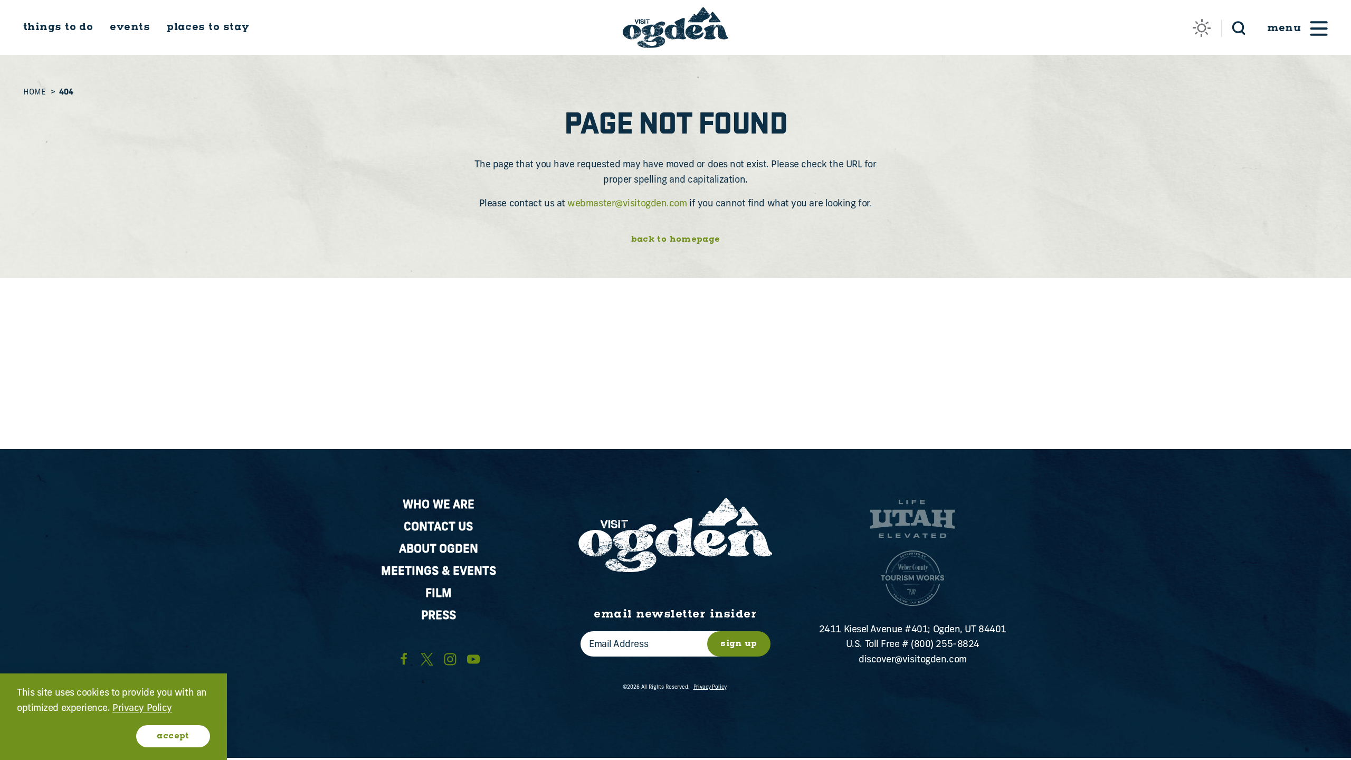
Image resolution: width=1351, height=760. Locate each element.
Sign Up (738, 643)
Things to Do (58, 27)
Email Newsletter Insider (675, 614)
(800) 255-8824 (945, 645)
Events (130, 27)
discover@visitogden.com (913, 660)
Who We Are (438, 505)
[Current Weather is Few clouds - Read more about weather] (1202, 28)
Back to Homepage (675, 239)
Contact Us (438, 527)
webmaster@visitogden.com (627, 204)
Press (438, 616)
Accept (173, 736)
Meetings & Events (438, 572)
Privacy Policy (710, 687)
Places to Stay (208, 27)
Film (438, 594)
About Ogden (438, 550)
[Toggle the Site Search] (1239, 27)
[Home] (675, 27)
